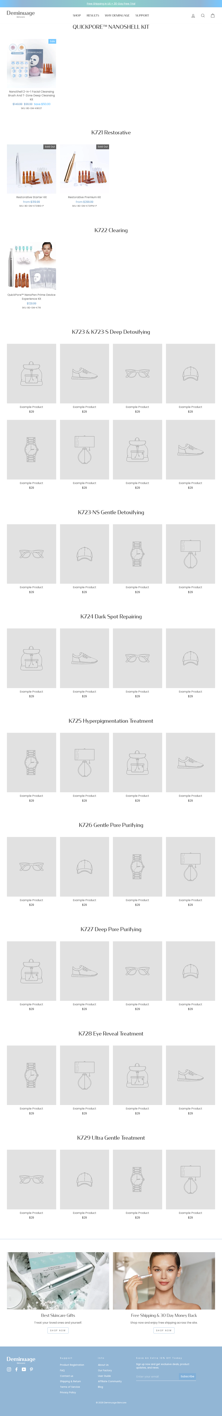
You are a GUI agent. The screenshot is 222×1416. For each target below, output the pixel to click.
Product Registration (72, 1365)
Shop (77, 15)
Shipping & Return (70, 1381)
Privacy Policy (68, 1392)
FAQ (62, 1370)
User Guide (104, 1376)
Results (93, 15)
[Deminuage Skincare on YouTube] (24, 1369)
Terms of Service (70, 1387)
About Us (103, 1365)
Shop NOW (58, 1330)
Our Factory (105, 1370)
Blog (100, 1387)
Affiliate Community (110, 1381)
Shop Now (164, 1330)
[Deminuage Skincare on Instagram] (9, 1369)
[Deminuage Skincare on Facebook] (16, 1369)
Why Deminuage (117, 15)
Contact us (66, 1376)
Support (142, 15)
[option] (111, 4)
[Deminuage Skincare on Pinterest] (31, 1369)
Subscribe (187, 1376)
